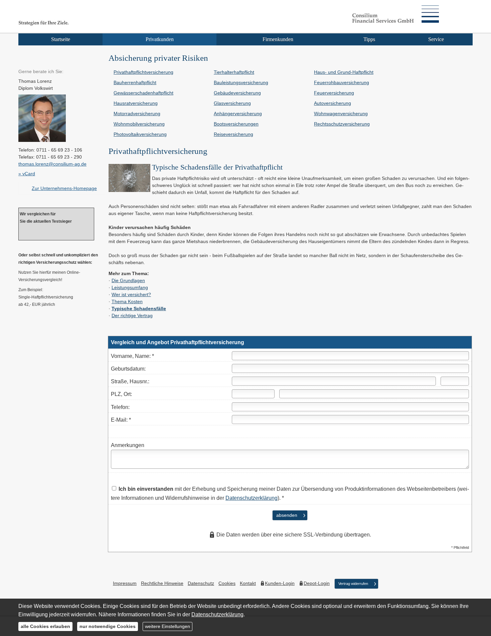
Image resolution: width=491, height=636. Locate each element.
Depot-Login (317, 583)
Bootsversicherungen (236, 124)
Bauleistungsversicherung (241, 82)
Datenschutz (201, 583)
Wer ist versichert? (131, 294)
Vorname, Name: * (132, 356)
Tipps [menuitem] (369, 39)
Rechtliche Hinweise (162, 583)
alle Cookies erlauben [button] (45, 626)
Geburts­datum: (128, 369)
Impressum (125, 583)
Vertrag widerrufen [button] (353, 584)
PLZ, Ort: (121, 394)
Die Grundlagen (128, 280)
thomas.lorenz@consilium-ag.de (52, 164)
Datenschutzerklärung (251, 498)
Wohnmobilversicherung (139, 124)
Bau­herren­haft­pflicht (135, 82)
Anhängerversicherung (238, 113)
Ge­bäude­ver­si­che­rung (237, 92)
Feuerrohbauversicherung (341, 82)
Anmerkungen (127, 445)
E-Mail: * (121, 420)
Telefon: (120, 407)
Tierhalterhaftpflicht (234, 72)
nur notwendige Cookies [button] (107, 626)
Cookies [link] (226, 583)
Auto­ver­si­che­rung (332, 103)
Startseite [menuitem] (60, 39)
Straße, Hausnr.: (130, 381)
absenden (286, 515)
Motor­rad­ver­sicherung (137, 113)
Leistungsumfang (130, 287)
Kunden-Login (280, 583)
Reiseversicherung (233, 134)
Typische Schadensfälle (139, 308)
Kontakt (248, 583)
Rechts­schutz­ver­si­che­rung (342, 124)
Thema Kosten (127, 301)
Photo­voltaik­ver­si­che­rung (140, 134)
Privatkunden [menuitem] (160, 39)
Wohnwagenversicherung (341, 113)
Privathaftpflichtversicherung (143, 72)
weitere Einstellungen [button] (167, 626)
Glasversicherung (232, 103)
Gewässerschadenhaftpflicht (143, 92)
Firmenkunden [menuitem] (278, 39)
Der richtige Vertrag (132, 315)
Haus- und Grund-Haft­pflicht (343, 72)
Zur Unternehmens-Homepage (64, 188)
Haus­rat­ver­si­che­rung (136, 103)
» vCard (26, 173)
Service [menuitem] (436, 39)
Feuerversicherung (334, 92)
